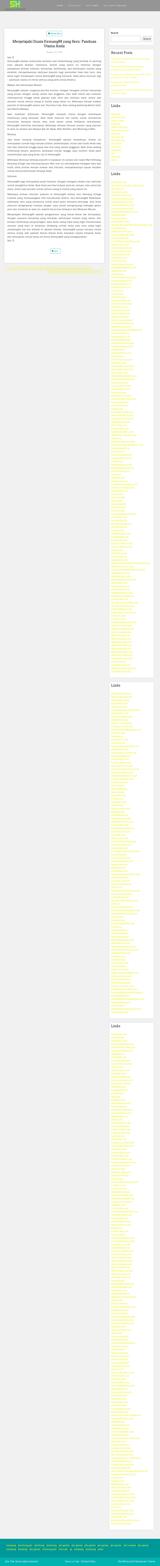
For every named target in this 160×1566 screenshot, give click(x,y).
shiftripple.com (119, 582)
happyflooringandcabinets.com (127, 444)
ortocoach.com (119, 556)
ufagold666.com (119, 1388)
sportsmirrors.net (120, 388)
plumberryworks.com (122, 566)
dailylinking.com (119, 1116)
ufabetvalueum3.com (121, 1263)
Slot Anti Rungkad (115, 5)
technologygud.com (121, 454)
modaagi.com (118, 811)
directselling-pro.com (122, 1500)
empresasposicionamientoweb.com (129, 1470)
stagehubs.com (119, 1034)
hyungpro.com (118, 362)
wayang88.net (118, 1280)
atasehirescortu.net (121, 395)
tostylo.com (117, 293)
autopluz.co (117, 736)
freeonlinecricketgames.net (125, 851)
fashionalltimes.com (121, 1460)
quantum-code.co (120, 1346)
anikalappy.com (119, 1290)
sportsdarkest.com (121, 352)
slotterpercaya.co (120, 585)
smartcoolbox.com (120, 589)
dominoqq (116, 149)
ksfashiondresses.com (122, 467)
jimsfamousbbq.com (121, 693)
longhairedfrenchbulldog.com (126, 329)
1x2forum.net (117, 1037)
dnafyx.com (116, 1119)
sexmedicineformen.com (123, 579)
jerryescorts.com (120, 402)
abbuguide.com (118, 1139)
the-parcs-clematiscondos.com (127, 185)
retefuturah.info (119, 1313)
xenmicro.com (118, 1099)
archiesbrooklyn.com (122, 860)
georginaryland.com (121, 893)
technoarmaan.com (121, 1467)
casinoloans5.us (119, 929)
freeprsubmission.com (122, 1385)
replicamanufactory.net (123, 1240)
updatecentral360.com (122, 487)
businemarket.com (120, 336)
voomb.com (117, 408)
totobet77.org (118, 618)
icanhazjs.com (118, 956)
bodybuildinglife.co (120, 448)
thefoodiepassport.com (123, 946)
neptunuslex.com (119, 713)
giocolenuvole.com (120, 1122)
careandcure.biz (119, 526)
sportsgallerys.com (121, 385)
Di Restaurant (139, 1561)
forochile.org (118, 834)
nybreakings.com (119, 1434)
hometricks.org (119, 539)
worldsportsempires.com (124, 484)
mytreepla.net (118, 1234)
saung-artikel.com (120, 313)
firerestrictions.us (120, 857)
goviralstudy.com (120, 962)
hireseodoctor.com (121, 1224)
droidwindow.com (120, 1382)
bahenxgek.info (119, 218)
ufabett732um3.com (121, 1329)
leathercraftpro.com (121, 543)
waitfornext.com (119, 1339)
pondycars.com (119, 1405)
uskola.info (116, 1332)
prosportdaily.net (120, 1362)
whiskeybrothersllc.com (123, 668)
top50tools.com (119, 782)
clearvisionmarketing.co (123, 1342)
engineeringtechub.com (123, 398)
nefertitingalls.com (121, 1076)
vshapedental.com (120, 1424)
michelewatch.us (119, 719)
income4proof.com (121, 1083)
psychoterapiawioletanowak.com (128, 569)
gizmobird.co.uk (119, 703)
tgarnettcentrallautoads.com (126, 729)
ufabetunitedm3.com (121, 641)
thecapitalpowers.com (122, 605)
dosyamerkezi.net (120, 759)
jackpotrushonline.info (123, 234)
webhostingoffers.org (122, 1145)
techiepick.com (119, 1398)
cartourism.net (118, 965)
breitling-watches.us (121, 726)
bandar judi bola (119, 126)
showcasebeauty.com (122, 765)
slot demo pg (118, 140)
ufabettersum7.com (121, 631)
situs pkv (115, 113)
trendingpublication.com (123, 622)
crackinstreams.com (121, 1214)
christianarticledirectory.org (126, 1008)
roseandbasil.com (120, 897)
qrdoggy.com (118, 451)
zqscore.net (117, 493)
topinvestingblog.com (122, 778)
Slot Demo (92, 5)
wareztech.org (118, 260)
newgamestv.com (120, 382)
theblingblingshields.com (124, 375)
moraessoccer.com (120, 831)
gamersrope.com (120, 244)
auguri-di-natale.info (121, 716)
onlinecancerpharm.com (123, 434)
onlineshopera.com (121, 1103)
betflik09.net (117, 1093)
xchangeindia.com (120, 1444)
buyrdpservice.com (121, 287)
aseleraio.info (118, 497)
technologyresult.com (122, 1142)
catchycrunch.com (120, 1070)
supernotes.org (119, 480)
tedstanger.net (118, 1326)
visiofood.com (118, 1378)
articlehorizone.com (121, 1201)
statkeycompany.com (121, 772)
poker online (117, 120)
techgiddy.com (118, 227)
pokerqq (115, 123)
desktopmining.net (120, 979)
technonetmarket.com (122, 1323)
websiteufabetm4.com (122, 1283)
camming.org (118, 1053)
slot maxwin (129, 1545)
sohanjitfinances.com (122, 592)
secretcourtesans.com (122, 1043)
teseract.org (117, 1369)
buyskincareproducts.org (124, 988)
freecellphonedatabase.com (125, 241)
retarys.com (117, 273)
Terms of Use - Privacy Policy (80, 1561)
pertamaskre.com (120, 221)
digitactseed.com (120, 1175)
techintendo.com (119, 1155)
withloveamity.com (120, 1129)
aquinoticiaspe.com (121, 326)
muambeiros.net (119, 864)
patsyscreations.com (121, 1080)
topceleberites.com (121, 1254)
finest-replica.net (120, 1355)
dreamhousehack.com (122, 1451)
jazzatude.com (118, 795)
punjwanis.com (118, 181)
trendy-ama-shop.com (122, 1372)
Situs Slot (74, 5)
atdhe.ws (115, 903)
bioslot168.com (119, 1516)
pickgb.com (117, 461)
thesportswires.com (121, 359)
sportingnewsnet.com (122, 365)
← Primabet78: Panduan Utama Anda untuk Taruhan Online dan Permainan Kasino (48, 268)
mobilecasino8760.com (122, 923)
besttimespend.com (121, 523)
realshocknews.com (121, 457)
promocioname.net (121, 844)
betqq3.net (116, 926)
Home (60, 5)
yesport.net (117, 290)
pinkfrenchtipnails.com (123, 379)
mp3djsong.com (119, 706)
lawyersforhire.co (120, 333)
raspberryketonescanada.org (126, 1415)
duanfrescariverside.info (123, 1296)
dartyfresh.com (119, 1106)
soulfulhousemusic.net (122, 595)
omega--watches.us (121, 722)
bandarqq (115, 156)
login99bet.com (119, 1040)
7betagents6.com (120, 1208)
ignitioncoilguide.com (122, 1510)
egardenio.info (118, 503)
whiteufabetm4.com (121, 1286)
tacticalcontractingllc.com (124, 602)
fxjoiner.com (117, 1480)
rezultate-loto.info (121, 1244)
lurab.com (116, 1506)
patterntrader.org (120, 471)
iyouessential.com (120, 1125)
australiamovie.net (120, 699)
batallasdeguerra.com (122, 821)
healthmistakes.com (121, 464)
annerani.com (118, 791)
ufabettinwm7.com (120, 635)
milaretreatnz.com (120, 808)
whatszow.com (118, 1148)
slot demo (116, 143)
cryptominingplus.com (122, 323)
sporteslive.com (119, 372)
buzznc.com (117, 1477)
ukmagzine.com (119, 257)
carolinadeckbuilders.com (124, 775)
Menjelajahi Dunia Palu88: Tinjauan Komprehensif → (75, 271)
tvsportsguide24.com (122, 415)
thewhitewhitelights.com (124, 900)
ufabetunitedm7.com (121, 645)
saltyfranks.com (119, 788)
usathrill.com (118, 1421)
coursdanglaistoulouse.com (125, 709)
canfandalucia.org (120, 1428)
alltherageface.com (121, 1487)
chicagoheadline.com (122, 1050)
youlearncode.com (120, 1132)
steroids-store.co (120, 880)
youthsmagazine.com (122, 346)
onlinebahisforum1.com (123, 1047)
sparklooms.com (119, 599)
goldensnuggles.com (121, 280)
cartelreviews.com (120, 1165)
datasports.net (118, 392)
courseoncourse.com (122, 208)
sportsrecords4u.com (122, 1250)
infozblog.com (118, 867)
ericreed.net (117, 916)
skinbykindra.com (120, 1483)
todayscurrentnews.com (123, 612)
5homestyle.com (119, 1011)
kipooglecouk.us (119, 936)
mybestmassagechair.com (124, 913)
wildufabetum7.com (120, 671)
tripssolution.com (120, 1191)
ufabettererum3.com (121, 625)
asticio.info (116, 500)
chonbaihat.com (119, 870)
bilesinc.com (117, 805)
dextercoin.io (118, 1005)
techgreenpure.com (121, 1158)
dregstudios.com (119, 824)
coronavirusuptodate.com (124, 1211)
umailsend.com (118, 270)
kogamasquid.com (120, 995)
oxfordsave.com (119, 306)
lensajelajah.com (119, 1089)
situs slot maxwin (120, 130)
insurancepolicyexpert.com (125, 768)
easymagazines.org (121, 533)
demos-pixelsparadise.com (125, 745)
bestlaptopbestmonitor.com (125, 890)
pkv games (64, 1545)
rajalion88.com (118, 1057)
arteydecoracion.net (121, 883)
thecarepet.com (119, 191)
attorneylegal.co (119, 405)
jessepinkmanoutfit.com (123, 267)
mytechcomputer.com (122, 1513)
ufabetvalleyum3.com (121, 658)
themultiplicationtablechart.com (128, 998)
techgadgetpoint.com (122, 411)
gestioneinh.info (119, 1359)
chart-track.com (119, 837)
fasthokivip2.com (120, 316)
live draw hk (117, 136)
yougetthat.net (119, 296)
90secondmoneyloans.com (124, 1181)
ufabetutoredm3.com (121, 651)
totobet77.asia (118, 615)
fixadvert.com (118, 732)
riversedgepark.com (121, 1063)
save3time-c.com (119, 739)
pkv (113, 153)
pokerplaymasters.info (123, 204)
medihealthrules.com (122, 1418)
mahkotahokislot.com (122, 431)
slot (56, 251)
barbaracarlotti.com (121, 975)
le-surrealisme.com (121, 762)
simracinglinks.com (121, 755)
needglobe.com (119, 553)
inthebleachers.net (120, 982)
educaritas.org (118, 1086)
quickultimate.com (120, 572)
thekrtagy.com (118, 1441)
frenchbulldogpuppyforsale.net (127, 992)
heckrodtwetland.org (122, 906)
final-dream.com (119, 1352)
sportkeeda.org (119, 520)
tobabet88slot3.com (121, 608)
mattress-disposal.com (123, 441)
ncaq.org (115, 1096)
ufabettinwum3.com (121, 638)
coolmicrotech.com (121, 1447)
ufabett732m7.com (120, 1375)
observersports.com (121, 319)
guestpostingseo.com (122, 198)
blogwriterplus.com (121, 195)
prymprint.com (119, 516)
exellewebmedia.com (121, 247)
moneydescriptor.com (122, 342)
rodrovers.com (119, 1188)
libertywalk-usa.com (121, 696)
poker (114, 159)
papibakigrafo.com (120, 952)
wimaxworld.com (119, 847)
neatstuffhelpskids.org (123, 828)
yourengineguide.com (122, 1431)
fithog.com (116, 887)
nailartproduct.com (121, 1171)
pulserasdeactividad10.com (125, 972)
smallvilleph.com (119, 814)
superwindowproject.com (124, 949)
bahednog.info (118, 214)
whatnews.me (118, 1349)
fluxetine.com (118, 920)
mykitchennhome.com (122, 939)
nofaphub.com (118, 1073)
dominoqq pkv (25, 1545)
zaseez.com (117, 1066)
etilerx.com (117, 1300)
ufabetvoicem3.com (121, 1273)
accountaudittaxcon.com (123, 513)
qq (71, 1549)
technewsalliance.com (122, 1319)
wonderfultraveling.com (123, 841)
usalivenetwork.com (121, 231)
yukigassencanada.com (122, 1198)
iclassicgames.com (120, 310)
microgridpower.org (121, 546)
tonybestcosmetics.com (123, 1474)
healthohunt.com (120, 1309)
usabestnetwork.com (122, 264)
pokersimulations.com (122, 1237)
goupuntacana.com (120, 1060)
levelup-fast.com (119, 1231)
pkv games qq (118, 117)
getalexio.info (118, 510)
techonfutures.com (121, 1408)
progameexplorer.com (122, 1493)
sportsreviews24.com (122, 418)
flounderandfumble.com (123, 1306)
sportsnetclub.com (120, 300)
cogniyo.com (117, 530)
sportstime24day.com (122, 369)
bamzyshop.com (119, 1401)
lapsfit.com (116, 1227)
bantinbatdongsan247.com (124, 211)
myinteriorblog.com (121, 1392)
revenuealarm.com (120, 1503)
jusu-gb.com (117, 188)
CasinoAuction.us (120, 933)
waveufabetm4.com (121, 1277)
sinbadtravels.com (120, 254)
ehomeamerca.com (120, 1152)
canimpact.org (118, 959)
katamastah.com (119, 490)
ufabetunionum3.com (121, 1260)
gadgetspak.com (119, 1217)
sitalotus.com (118, 477)
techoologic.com (119, 1411)
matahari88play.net (121, 339)
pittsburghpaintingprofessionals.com (130, 562)
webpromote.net (119, 877)
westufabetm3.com (120, 664)
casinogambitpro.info (122, 201)
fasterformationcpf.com (123, 277)
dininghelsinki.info (120, 1293)
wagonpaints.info (120, 1336)
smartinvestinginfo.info (123, 1316)
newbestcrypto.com (121, 303)
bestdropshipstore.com (123, 1162)
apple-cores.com (120, 969)
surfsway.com (118, 1168)
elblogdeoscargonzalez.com (125, 874)
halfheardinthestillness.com (125, 910)
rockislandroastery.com (123, 1497)
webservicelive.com (121, 1523)
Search (114, 32)
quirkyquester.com (120, 576)
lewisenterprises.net (121, 1109)
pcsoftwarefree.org (121, 1112)
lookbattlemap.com (121, 283)
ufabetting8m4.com (121, 1257)
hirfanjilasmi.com (120, 536)
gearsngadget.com (120, 1221)
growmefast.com (119, 428)
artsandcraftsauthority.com (125, 1520)
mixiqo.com (117, 549)
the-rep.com (117, 785)
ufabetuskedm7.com (121, 648)
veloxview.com (118, 661)
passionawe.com (119, 559)
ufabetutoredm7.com (121, 654)
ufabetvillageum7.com (122, 1270)
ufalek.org (116, 438)
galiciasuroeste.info (121, 818)
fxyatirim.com (118, 1135)
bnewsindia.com (119, 1395)
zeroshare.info (118, 801)
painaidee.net (118, 349)
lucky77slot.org (119, 425)
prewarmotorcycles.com (123, 752)
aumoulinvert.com (120, 943)
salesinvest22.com (120, 1365)
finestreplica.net (119, 1303)
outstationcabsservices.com (125, 1438)
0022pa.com (117, 798)
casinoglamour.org (120, 1002)
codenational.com (120, 1490)
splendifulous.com (120, 1247)
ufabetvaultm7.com (120, 1267)
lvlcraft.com (117, 1178)
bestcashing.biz (119, 854)
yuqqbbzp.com (118, 1204)
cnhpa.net (116, 474)
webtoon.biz (117, 356)
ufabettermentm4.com (122, 628)
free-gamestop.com (121, 250)
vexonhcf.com (118, 742)
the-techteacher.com (122, 1454)
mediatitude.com (119, 749)
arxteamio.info (118, 507)
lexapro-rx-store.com (122, 985)
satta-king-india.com (121, 1194)
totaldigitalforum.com (122, 1464)
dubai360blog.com (120, 421)
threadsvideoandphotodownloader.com (131, 224)
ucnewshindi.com (120, 237)
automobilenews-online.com (125, 1457)
